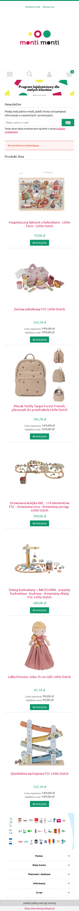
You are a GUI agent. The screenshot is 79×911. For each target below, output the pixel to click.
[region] (39, 87)
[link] (39, 87)
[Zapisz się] (68, 122)
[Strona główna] (39, 37)
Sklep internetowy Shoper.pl (39, 908)
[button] (10, 74)
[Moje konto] (49, 74)
